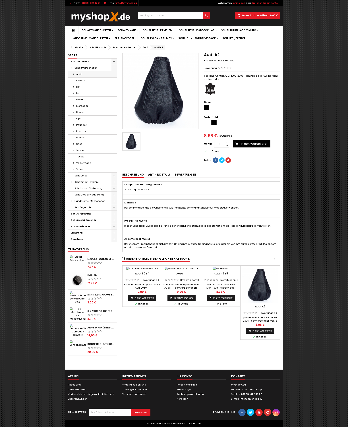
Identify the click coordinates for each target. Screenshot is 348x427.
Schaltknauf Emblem (157, 30)
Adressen (182, 399)
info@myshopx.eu (126, 3)
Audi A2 (260, 306)
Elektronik (77, 232)
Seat (79, 144)
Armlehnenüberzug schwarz (101, 327)
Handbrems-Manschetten (89, 38)
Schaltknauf (127, 30)
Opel (79, 118)
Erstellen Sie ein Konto (265, 3)
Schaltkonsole (80, 61)
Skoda (80, 150)
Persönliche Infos (187, 384)
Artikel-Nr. (210, 60)
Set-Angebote (124, 38)
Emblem (92, 275)
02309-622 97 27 (91, 3)
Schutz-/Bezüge (233, 38)
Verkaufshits (78, 249)
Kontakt (238, 376)
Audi (79, 74)
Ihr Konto (184, 376)
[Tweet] (222, 160)
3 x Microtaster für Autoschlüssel (101, 311)
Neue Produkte (77, 389)
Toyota (80, 156)
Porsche (81, 131)
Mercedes (82, 106)
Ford (79, 93)
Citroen (80, 80)
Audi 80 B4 (142, 273)
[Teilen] (215, 160)
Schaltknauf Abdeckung (196, 30)
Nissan (80, 112)
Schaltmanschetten (96, 30)
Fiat (78, 87)
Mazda (80, 99)
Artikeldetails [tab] (159, 174)
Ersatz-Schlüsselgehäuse (101, 258)
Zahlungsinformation (134, 389)
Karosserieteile (80, 226)
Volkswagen (83, 163)
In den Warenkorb (251, 144)
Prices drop (75, 384)
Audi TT (181, 273)
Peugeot (81, 125)
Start (72, 55)
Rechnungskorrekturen (190, 394)
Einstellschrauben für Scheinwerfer (101, 294)
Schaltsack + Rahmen (156, 38)
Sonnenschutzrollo (101, 344)
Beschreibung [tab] (133, 174)
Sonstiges (77, 239)
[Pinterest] (228, 160)
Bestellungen (184, 389)
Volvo (79, 169)
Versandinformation (134, 394)
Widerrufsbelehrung (134, 384)
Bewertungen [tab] (185, 174)
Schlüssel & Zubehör (83, 220)
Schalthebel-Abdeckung (238, 30)
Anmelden (239, 3)
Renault (80, 137)
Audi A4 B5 (221, 273)
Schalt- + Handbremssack (197, 38)
